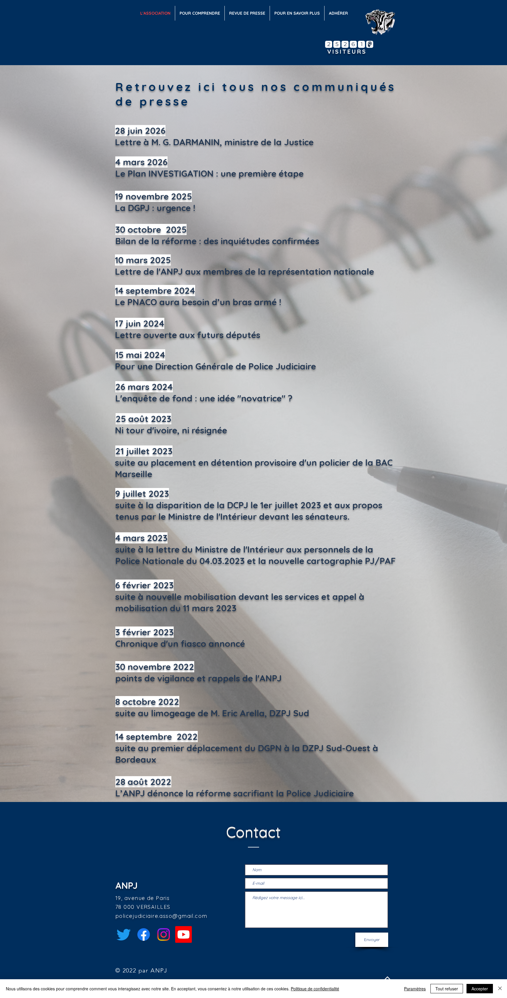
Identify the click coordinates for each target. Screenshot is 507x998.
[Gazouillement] (123, 934)
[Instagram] (163, 934)
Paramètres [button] (415, 989)
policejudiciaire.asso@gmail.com (161, 916)
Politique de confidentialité (315, 989)
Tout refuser (446, 989)
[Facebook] (143, 934)
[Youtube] (183, 934)
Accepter (479, 989)
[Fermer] (499, 988)
